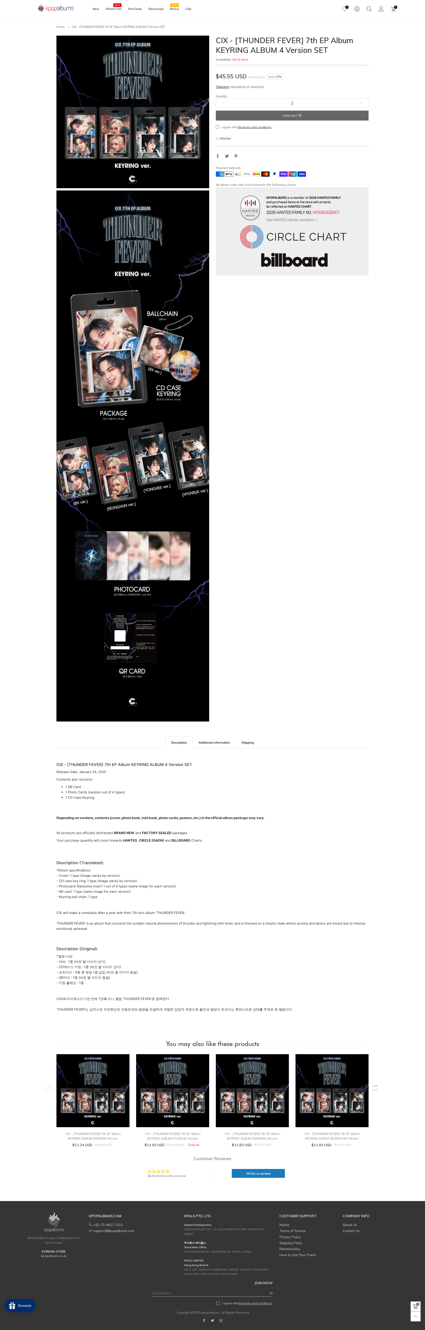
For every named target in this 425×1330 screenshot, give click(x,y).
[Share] (218, 156)
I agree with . (247, 127)
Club (188, 9)
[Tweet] (227, 156)
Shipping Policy (290, 1243)
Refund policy (289, 1249)
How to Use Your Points (297, 1255)
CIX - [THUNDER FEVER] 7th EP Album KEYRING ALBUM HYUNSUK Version (173, 1136)
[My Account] (381, 9)
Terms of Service (292, 1231)
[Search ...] (369, 9)
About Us (350, 1225)
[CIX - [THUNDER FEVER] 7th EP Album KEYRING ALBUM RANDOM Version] (92, 1090)
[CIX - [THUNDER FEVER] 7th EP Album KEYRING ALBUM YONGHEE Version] (252, 1090)
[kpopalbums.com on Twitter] (212, 1320)
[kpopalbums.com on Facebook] (204, 1320)
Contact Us (351, 1231)
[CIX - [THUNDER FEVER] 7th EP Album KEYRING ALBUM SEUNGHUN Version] (332, 1090)
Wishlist (225, 138)
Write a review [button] (258, 1173)
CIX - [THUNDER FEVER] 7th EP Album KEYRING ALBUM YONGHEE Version (252, 1136)
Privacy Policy (290, 1237)
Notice (174, 9)
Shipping (222, 87)
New (96, 9)
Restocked (156, 9)
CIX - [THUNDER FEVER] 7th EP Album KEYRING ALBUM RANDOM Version (93, 1136)
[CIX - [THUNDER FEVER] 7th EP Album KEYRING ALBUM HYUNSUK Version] (172, 1090)
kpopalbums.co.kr (54, 1256)
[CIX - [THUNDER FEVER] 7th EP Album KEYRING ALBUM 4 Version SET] (132, 112)
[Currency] (357, 9)
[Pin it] (236, 156)
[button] (223, 103)
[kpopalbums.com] (54, 8)
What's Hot (114, 9)
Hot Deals (135, 9)
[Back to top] (416, 1316)
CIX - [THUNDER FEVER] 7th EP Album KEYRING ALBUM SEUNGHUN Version (332, 1136)
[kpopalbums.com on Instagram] (221, 1320)
